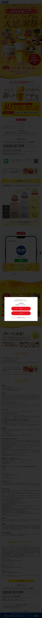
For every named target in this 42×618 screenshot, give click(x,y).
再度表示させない (21, 317)
